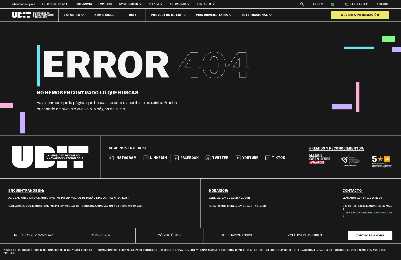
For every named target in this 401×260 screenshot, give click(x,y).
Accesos (382, 4)
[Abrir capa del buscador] (302, 4)
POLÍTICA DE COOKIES (305, 235)
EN (321, 4)
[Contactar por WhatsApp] (332, 4)
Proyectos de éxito (168, 15)
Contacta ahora (370, 235)
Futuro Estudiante (55, 4)
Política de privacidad (33, 235)
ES (314, 4)
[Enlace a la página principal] (35, 15)
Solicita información (360, 15)
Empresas (105, 4)
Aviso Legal (101, 235)
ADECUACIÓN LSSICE (237, 235)
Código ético (169, 235)
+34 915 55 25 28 (358, 4)
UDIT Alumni (84, 4)
